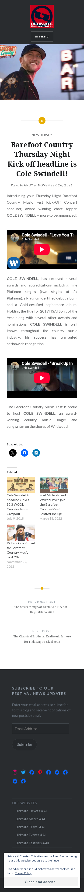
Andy (28, 185)
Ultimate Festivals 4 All (32, 843)
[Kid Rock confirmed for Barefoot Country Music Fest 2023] (21, 533)
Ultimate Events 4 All (31, 835)
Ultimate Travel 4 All (30, 827)
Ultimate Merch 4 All (31, 819)
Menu (44, 36)
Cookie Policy (23, 873)
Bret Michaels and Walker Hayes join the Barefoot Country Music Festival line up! (53, 504)
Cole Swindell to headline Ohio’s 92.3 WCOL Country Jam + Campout (18, 504)
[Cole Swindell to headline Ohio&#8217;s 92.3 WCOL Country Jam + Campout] (21, 485)
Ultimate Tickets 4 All (31, 811)
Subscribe (24, 745)
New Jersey (42, 135)
